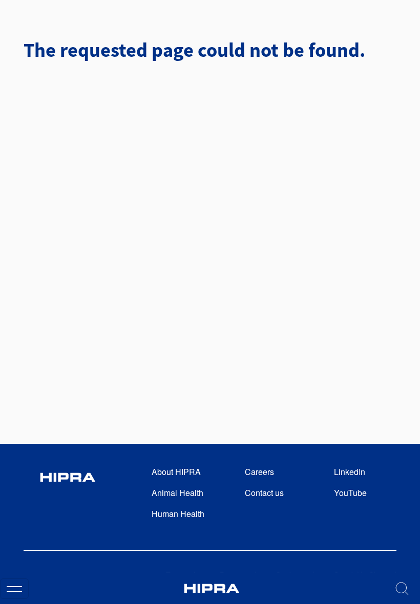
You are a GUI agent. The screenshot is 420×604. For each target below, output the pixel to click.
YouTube (350, 493)
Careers (259, 472)
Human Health (178, 514)
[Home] (211, 588)
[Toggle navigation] (14, 588)
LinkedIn (349, 472)
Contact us (264, 493)
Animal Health (177, 493)
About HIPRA (176, 472)
